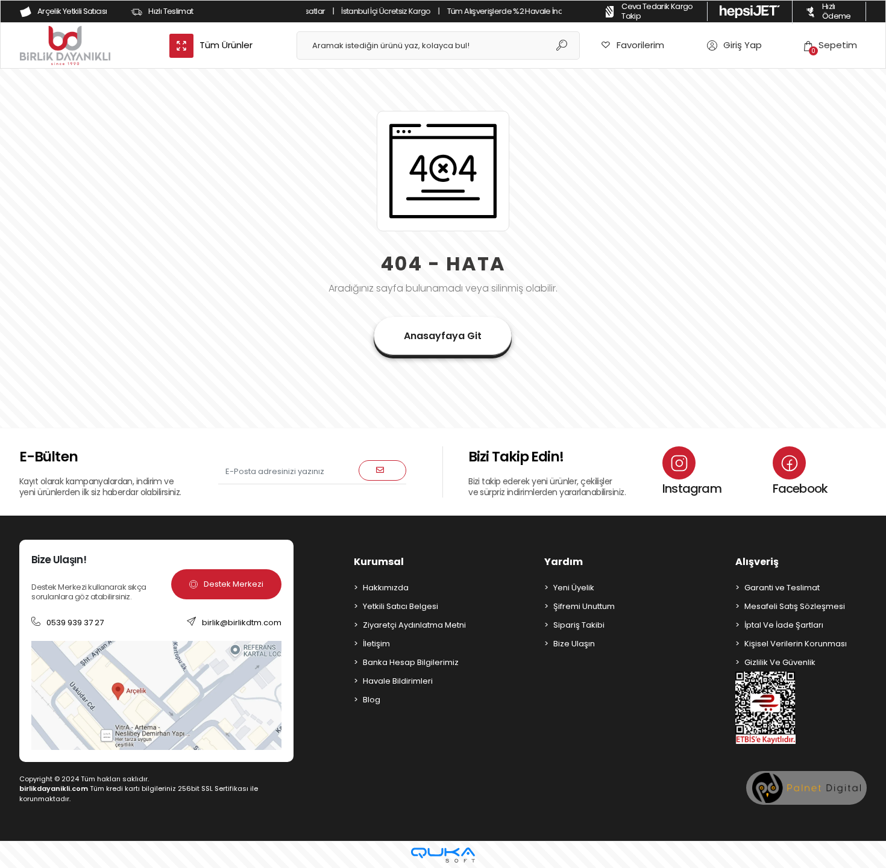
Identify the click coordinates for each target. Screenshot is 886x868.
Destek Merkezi (233, 584)
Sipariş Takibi (579, 625)
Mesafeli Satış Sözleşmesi (794, 606)
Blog (371, 699)
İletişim (376, 643)
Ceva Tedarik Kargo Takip (657, 11)
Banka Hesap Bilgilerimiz (411, 662)
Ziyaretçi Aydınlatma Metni (414, 625)
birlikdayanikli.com (53, 788)
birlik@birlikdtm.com (241, 622)
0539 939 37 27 (75, 622)
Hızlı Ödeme (836, 11)
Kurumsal (379, 562)
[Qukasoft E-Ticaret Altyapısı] (443, 855)
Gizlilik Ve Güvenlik (779, 662)
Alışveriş (757, 562)
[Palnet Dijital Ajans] (806, 787)
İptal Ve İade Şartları (783, 625)
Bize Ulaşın (574, 643)
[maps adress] (156, 695)
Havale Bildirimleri (398, 681)
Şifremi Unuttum (584, 606)
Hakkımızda (386, 587)
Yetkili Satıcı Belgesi (400, 606)
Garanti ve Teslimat (782, 587)
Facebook (800, 488)
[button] (830, 45)
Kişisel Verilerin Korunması (795, 643)
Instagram (691, 488)
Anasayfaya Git (443, 336)
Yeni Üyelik (573, 587)
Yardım (563, 562)
